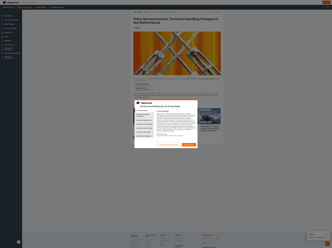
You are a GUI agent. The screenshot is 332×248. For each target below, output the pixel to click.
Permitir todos (189, 144)
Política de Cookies (162, 135)
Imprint (181, 135)
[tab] (144, 110)
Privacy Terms (173, 135)
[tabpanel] (176, 123)
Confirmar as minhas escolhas (169, 144)
